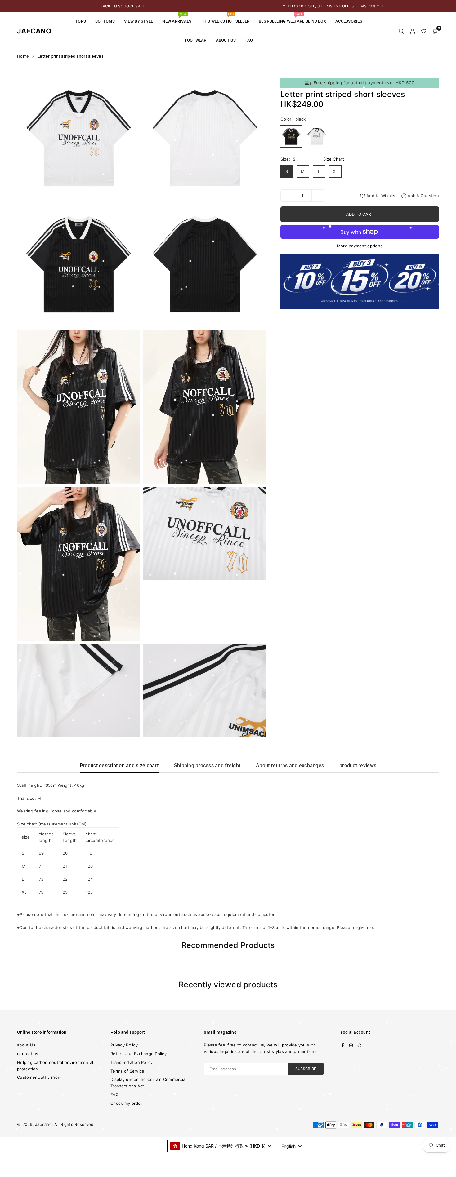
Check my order (126, 1103)
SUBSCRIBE (305, 1068)
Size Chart (333, 159)
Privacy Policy (124, 1044)
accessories (348, 21)
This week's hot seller (225, 18)
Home (23, 56)
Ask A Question (422, 195)
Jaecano (29, 31)
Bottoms (105, 21)
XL (335, 171)
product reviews (357, 765)
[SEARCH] (401, 30)
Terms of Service (127, 1071)
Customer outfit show (39, 1077)
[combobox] (221, 1146)
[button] (434, 30)
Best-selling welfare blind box (292, 18)
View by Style (138, 21)
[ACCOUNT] (412, 30)
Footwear (196, 40)
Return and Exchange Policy (138, 1053)
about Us (226, 40)
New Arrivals (176, 18)
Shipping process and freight (207, 765)
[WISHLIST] (423, 30)
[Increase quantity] (318, 195)
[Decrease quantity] (287, 195)
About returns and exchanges (290, 765)
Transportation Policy (131, 1062)
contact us (27, 1053)
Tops (80, 21)
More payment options (359, 245)
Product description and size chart (119, 765)
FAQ (249, 40)
